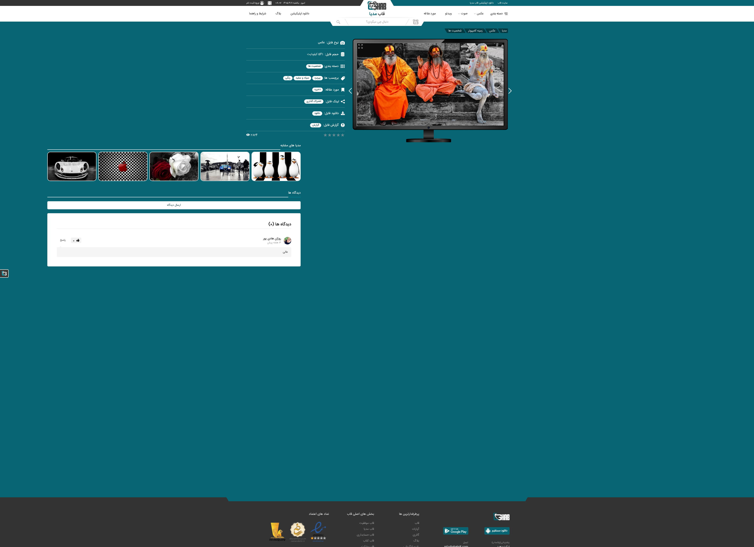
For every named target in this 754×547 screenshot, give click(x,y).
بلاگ (278, 13)
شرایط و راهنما (257, 13)
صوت (464, 13)
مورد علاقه (430, 13)
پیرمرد (317, 78)
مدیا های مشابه (290, 146)
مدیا (504, 30)
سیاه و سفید (302, 78)
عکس (480, 13)
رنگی (287, 78)
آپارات (415, 529)
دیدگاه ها (294, 193)
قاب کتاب (368, 540)
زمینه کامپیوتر (475, 30)
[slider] (334, 135)
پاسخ (63, 240)
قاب (417, 523)
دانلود (317, 113)
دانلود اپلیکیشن (299, 13)
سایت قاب (503, 3)
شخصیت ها (455, 30)
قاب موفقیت (366, 523)
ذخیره (317, 90)
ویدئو (448, 13)
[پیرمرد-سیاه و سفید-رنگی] (350, 91)
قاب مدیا (369, 529)
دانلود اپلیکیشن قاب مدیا (482, 3)
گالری (416, 534)
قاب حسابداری (365, 534)
